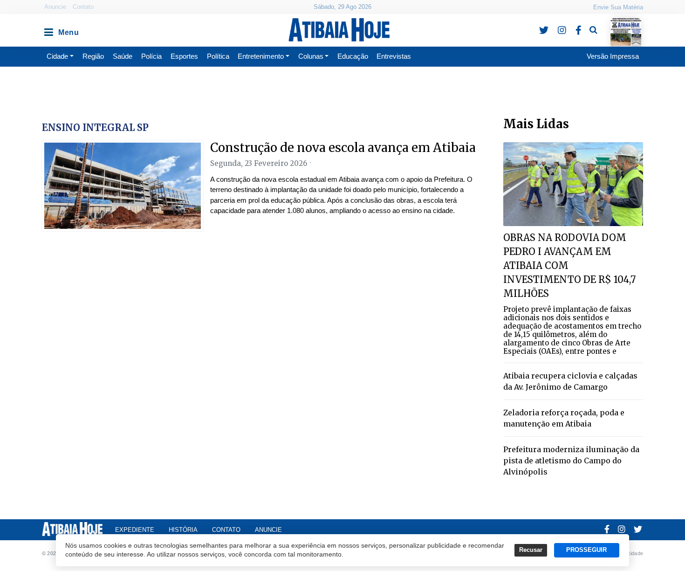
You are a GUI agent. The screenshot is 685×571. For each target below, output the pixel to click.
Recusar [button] (530, 550)
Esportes (184, 56)
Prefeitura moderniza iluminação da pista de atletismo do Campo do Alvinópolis (571, 460)
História (183, 529)
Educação (352, 56)
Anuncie (55, 6)
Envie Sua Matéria (618, 7)
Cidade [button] (57, 56)
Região (93, 56)
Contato (83, 6)
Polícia (151, 56)
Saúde (122, 56)
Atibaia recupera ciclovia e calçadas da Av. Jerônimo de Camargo (570, 381)
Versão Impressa (613, 56)
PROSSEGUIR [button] (586, 550)
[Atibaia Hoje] (339, 29)
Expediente (134, 529)
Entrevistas (394, 56)
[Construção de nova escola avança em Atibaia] (122, 185)
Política (218, 56)
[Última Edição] (626, 24)
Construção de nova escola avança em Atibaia (343, 147)
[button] (48, 30)
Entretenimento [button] (261, 56)
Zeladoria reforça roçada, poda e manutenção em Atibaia (563, 418)
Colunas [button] (310, 56)
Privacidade (629, 553)
